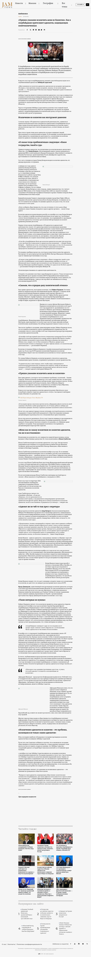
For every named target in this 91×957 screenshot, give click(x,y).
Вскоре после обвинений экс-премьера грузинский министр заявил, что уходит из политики (26, 892)
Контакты (11, 944)
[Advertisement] (45, 812)
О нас (4, 944)
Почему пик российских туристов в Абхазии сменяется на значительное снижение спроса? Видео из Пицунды (45, 871)
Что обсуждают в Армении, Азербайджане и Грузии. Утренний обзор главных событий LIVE (64, 848)
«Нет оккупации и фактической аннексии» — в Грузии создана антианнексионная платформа (64, 892)
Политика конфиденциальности (29, 944)
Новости (19, 3)
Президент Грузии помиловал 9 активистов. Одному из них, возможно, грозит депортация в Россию (45, 849)
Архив (20, 16)
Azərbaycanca (23, 13)
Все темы (64, 5)
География (48, 3)
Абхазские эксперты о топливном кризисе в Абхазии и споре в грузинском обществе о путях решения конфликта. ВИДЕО (45, 893)
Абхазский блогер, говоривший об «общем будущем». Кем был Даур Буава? (26, 848)
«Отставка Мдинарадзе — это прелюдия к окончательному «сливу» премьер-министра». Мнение (64, 871)
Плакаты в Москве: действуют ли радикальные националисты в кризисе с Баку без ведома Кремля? (26, 871)
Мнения (32, 3)
